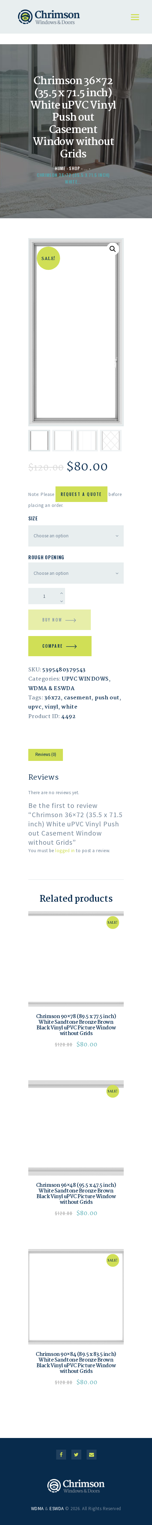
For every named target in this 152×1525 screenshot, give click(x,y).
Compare (52, 646)
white (69, 707)
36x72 (53, 698)
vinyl (51, 707)
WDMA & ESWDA (51, 688)
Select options (76, 959)
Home (60, 168)
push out (107, 698)
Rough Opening (46, 557)
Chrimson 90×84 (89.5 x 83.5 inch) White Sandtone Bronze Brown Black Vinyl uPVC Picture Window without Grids (76, 1363)
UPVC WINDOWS (85, 679)
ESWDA (56, 1509)
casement (78, 698)
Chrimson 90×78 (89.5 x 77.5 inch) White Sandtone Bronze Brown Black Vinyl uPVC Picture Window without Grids (76, 1025)
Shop (74, 168)
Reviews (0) (45, 754)
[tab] (45, 756)
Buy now (52, 620)
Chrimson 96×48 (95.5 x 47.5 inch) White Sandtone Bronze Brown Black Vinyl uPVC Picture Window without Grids (76, 1194)
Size (33, 518)
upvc (35, 707)
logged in (65, 851)
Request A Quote (81, 494)
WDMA (37, 1509)
